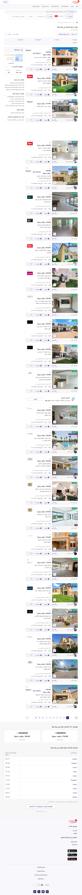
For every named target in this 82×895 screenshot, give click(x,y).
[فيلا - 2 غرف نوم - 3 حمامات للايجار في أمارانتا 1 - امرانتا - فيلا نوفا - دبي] (52, 544)
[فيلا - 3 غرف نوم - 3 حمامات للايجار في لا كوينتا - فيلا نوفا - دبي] (52, 85)
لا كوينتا (75, 759)
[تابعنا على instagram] (47, 891)
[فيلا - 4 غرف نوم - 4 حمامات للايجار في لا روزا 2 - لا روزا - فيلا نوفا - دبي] (52, 620)
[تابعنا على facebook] (43, 891)
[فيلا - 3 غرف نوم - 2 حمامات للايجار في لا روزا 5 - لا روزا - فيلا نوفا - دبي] (52, 381)
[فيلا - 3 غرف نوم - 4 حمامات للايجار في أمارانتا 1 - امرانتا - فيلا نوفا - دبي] (52, 254)
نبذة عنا (75, 830)
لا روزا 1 (75, 772)
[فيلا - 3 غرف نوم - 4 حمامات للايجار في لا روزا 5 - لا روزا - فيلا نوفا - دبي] (52, 203)
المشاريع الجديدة (64, 6)
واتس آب (37, 69)
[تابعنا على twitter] (38, 891)
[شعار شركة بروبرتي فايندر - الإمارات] (75, 2)
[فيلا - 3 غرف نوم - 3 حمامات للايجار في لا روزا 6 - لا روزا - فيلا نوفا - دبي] (52, 356)
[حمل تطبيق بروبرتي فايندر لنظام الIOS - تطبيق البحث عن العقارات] (72, 850)
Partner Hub (74, 842)
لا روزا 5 (75, 789)
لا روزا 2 (75, 784)
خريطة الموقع (41, 879)
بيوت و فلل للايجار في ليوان (18, 103)
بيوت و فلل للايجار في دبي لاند (17, 99)
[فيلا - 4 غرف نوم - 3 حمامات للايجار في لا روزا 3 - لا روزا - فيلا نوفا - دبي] (52, 330)
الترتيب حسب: (15, 34)
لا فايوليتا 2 (74, 780)
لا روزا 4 (75, 776)
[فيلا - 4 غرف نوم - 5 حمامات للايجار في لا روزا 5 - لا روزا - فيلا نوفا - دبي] (52, 518)
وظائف (75, 833)
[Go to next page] (27, 717)
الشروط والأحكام (41, 867)
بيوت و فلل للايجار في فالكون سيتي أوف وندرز (13, 106)
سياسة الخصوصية (41, 871)
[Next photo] (76, 57)
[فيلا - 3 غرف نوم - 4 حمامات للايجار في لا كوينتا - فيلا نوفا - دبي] (52, 152)
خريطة (73, 34)
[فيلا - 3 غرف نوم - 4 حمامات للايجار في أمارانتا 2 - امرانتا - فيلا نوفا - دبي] (52, 59)
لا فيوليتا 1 (74, 763)
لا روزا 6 (75, 767)
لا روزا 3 (75, 793)
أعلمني (35, 399)
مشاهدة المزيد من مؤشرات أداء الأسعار (41, 806)
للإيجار (72, 6)
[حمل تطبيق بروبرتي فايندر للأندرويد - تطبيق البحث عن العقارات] (72, 855)
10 (35, 718)
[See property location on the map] (54, 63)
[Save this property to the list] (31, 69)
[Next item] (7, 67)
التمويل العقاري (36, 6)
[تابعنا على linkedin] (34, 891)
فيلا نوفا (72, 12)
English (47, 885)
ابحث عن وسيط (45, 6)
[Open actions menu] (27, 69)
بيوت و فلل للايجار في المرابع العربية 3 (15, 97)
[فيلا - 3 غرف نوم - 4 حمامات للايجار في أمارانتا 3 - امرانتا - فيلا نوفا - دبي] (52, 671)
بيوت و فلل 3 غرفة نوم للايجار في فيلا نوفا (14, 85)
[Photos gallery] (65, 56)
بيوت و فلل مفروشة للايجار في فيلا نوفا (15, 90)
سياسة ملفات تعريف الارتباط (41, 875)
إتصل (53, 69)
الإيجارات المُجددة (23, 733)
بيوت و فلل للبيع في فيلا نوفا (17, 113)
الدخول (5, 2)
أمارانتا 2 (74, 797)
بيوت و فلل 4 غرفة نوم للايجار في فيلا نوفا (14, 87)
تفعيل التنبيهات (63, 34)
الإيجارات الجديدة (61, 733)
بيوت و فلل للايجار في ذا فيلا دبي (16, 101)
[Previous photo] (53, 57)
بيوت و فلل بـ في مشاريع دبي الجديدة (15, 120)
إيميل (45, 69)
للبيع (77, 6)
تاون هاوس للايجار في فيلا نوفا (17, 83)
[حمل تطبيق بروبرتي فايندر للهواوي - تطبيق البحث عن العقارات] (72, 859)
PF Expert (74, 844)
